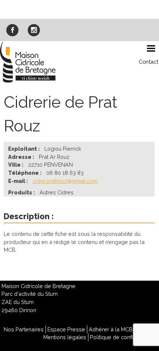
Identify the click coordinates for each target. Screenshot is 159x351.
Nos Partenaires (24, 329)
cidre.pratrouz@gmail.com (65, 181)
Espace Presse (66, 329)
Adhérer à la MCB (111, 329)
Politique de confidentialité (122, 337)
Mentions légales (64, 337)
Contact (148, 61)
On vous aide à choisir (79, 9)
